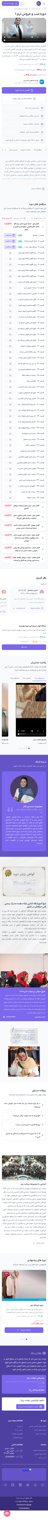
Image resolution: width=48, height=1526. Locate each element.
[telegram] (35, 1486)
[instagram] (42, 1486)
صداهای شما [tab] (14, 678)
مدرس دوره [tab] (13, 150)
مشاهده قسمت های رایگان (22, 98)
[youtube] (5, 1486)
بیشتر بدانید (40, 1243)
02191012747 (9, 1456)
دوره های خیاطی (36, 9)
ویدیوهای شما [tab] (39, 678)
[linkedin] (20, 1486)
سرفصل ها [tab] (37, 150)
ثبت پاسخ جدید (20, 608)
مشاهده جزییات (25, 1330)
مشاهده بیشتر (36, 188)
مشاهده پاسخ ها (35, 608)
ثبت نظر (24, 647)
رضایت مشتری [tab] (26, 150)
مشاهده (8, 235)
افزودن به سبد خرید (22, 90)
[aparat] (27, 1486)
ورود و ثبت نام (9, 3)
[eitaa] (12, 1486)
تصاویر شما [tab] (27, 678)
